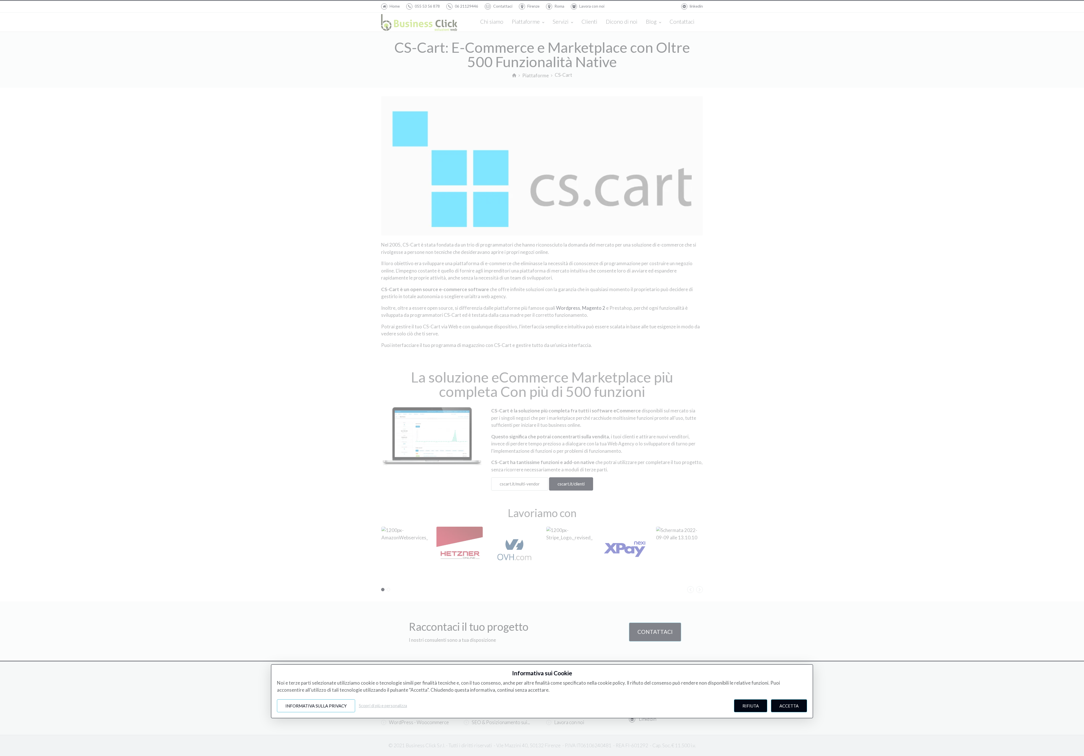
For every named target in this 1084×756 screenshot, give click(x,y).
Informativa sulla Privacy (316, 705)
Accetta (789, 705)
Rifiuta (750, 705)
